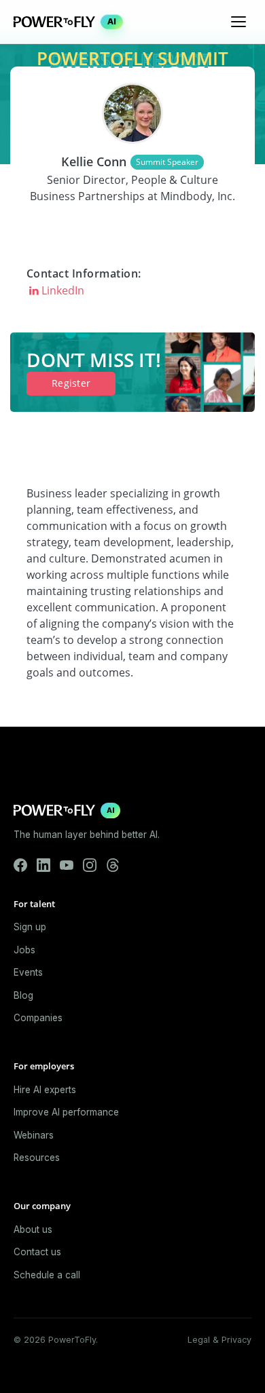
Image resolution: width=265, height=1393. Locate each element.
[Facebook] (20, 865)
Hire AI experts (45, 1089)
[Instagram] (89, 865)
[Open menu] (238, 22)
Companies (38, 1017)
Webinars (34, 1135)
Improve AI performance (66, 1112)
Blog (23, 995)
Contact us (37, 1251)
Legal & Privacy (219, 1340)
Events (28, 972)
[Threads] (113, 865)
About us (33, 1229)
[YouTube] (66, 865)
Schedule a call (47, 1275)
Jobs (24, 949)
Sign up (30, 926)
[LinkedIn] (43, 865)
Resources (37, 1157)
